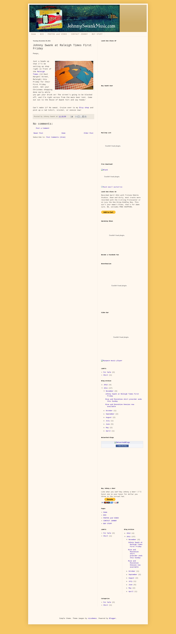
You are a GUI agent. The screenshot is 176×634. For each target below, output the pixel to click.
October (110, 411)
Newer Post (38, 133)
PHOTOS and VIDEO (57, 34)
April (109, 431)
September (110, 414)
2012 (106, 385)
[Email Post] (72, 116)
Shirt (105, 375)
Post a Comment (42, 128)
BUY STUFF (97, 34)
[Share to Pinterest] (85, 116)
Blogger (112, 618)
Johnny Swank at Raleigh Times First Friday (135, 544)
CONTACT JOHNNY (79, 34)
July (108, 421)
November (110, 391)
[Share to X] (81, 116)
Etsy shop (84, 108)
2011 (106, 388)
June (108, 424)
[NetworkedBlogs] (122, 442)
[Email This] (76, 116)
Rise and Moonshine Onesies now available (134, 564)
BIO (42, 34)
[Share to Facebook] (83, 116)
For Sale (107, 372)
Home (33, 34)
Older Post (88, 133)
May (108, 428)
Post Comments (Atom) (55, 137)
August (109, 417)
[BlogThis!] (78, 116)
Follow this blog (122, 445)
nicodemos (92, 618)
